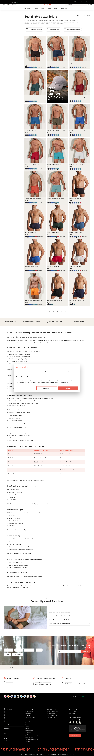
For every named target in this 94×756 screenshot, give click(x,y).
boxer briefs (49, 340)
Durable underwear (52, 708)
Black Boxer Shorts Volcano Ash (54, 300)
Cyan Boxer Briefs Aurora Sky (54, 164)
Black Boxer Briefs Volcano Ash (32, 63)
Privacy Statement (51, 754)
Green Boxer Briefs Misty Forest (33, 97)
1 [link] (49, 311)
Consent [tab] (25, 372)
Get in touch (68, 682)
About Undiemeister (30, 708)
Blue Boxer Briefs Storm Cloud (54, 63)
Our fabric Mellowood (31, 709)
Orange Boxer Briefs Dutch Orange (33, 300)
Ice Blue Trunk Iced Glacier (75, 232)
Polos (49, 8)
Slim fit (36, 461)
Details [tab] (47, 372)
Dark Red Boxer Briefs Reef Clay (77, 97)
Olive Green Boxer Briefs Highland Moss (57, 130)
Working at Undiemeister (31, 739)
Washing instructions (30, 717)
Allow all (68, 388)
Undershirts (7, 728)
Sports (43, 8)
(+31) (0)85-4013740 (75, 717)
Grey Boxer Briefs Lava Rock (76, 63)
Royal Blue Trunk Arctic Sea (31, 266)
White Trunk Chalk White (75, 266)
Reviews (27, 728)
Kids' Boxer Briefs (10, 721)
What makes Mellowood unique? (43, 684)
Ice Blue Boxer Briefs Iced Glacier (33, 130)
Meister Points (29, 730)
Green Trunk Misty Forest (53, 232)
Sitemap (72, 754)
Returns (27, 724)
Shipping (27, 721)
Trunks (7, 712)
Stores (27, 719)
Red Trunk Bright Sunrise (53, 266)
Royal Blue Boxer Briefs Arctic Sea (77, 130)
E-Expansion (41, 754)
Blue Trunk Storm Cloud (30, 232)
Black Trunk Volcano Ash (75, 198)
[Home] (4, 4)
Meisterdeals (17, 654)
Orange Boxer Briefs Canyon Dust (33, 198)
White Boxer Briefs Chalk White (77, 164)
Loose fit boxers (10, 718)
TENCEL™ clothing (52, 709)
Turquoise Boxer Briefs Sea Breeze (55, 198)
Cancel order (75, 735)
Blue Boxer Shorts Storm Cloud (76, 300)
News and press (29, 737)
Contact (27, 741)
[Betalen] (20, 696)
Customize (46, 388)
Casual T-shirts (8, 731)
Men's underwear (51, 719)
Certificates (28, 713)
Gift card (71, 1)
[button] (91, 4)
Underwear (27, 8)
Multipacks (8, 724)
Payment (27, 723)
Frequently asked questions (32, 735)
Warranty (27, 726)
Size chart (28, 715)
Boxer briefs (9, 709)
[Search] (67, 5)
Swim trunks (63, 8)
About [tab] (69, 372)
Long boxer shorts (52, 715)
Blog (67, 2)
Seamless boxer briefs (53, 711)
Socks (55, 8)
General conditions (63, 754)
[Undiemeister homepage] (47, 4)
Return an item (9, 682)
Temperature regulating (15, 492)
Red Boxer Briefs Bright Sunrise (32, 164)
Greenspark (28, 732)
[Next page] (65, 311)
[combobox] (77, 4)
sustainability (70, 340)
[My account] (88, 4)
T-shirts (35, 8)
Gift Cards (6, 740)
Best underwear (51, 717)
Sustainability (29, 711)
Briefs (7, 715)
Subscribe (85, 651)
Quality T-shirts (51, 713)
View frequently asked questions (43, 682)
